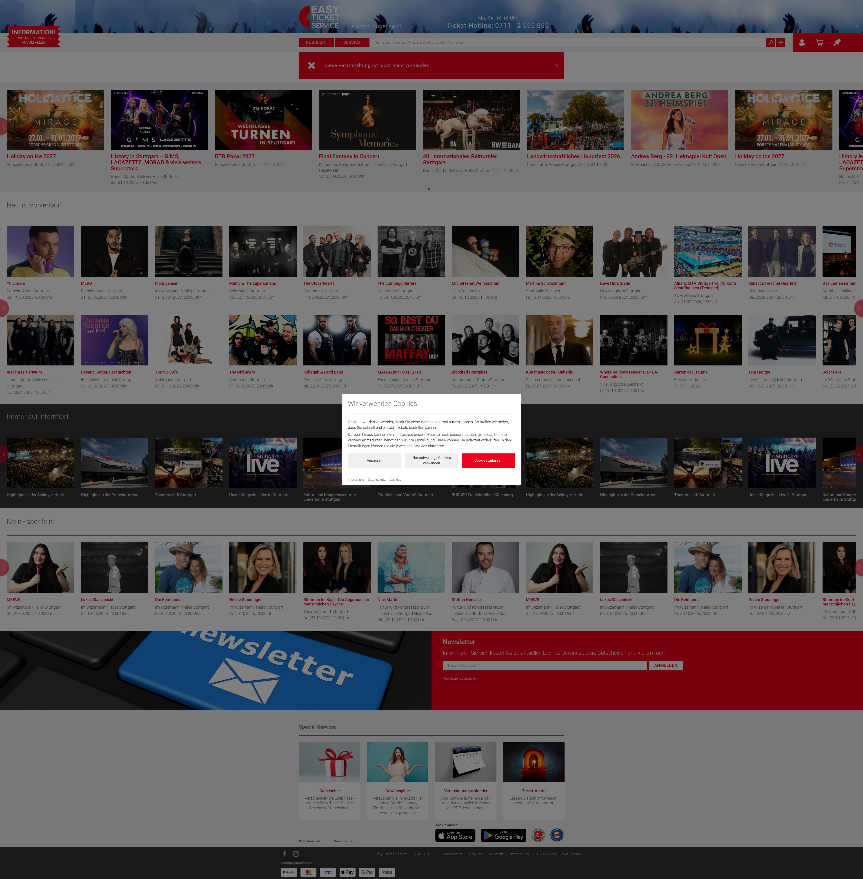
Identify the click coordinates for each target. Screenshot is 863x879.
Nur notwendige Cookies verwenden (431, 460)
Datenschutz (377, 479)
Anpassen (375, 460)
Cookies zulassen (488, 460)
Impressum (356, 479)
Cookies (395, 479)
